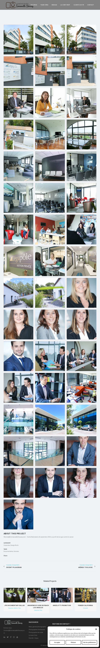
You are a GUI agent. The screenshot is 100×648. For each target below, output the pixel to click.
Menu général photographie (37, 627)
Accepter (57, 642)
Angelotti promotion (62, 605)
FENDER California (85, 605)
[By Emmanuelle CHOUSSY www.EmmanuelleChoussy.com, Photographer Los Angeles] (18, 39)
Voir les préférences (89, 642)
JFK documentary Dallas (14, 605)
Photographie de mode (36, 632)
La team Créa (33, 635)
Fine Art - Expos (33, 638)
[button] (96, 629)
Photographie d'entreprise (37, 629)
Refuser (73, 642)
